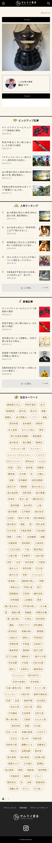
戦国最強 (13, 593)
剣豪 (43, 536)
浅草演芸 (27, 492)
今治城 (25, 662)
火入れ (42, 461)
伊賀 (8, 700)
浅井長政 (29, 561)
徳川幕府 (25, 757)
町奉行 (11, 498)
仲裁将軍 (12, 542)
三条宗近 (39, 542)
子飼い (19, 536)
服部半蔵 (28, 700)
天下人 (26, 788)
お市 (18, 561)
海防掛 (39, 423)
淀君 (9, 561)
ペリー (35, 417)
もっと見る (26, 287)
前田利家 (27, 568)
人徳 (39, 505)
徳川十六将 (40, 656)
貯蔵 (10, 467)
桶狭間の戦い (28, 580)
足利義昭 (22, 480)
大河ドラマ (23, 624)
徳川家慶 (40, 492)
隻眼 (22, 524)
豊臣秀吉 (11, 782)
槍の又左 (13, 574)
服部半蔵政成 (40, 694)
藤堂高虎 (38, 668)
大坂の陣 (39, 555)
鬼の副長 (9, 769)
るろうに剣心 (28, 429)
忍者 (17, 700)
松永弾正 (41, 700)
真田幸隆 (15, 505)
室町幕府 (26, 542)
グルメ (38, 775)
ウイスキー (35, 448)
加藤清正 (41, 744)
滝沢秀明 (40, 618)
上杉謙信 (28, 599)
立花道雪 (26, 713)
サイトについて (10, 807)
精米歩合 (30, 461)
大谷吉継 (40, 530)
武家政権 (13, 643)
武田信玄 (12, 631)
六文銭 (37, 725)
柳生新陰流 (39, 517)
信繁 (27, 725)
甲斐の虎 (28, 587)
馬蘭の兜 (13, 788)
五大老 (39, 568)
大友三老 (28, 706)
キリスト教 (40, 687)
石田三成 (39, 713)
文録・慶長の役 (14, 687)
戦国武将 (40, 782)
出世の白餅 (38, 662)
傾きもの (13, 568)
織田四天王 (38, 498)
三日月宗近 (14, 549)
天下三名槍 (11, 656)
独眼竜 (27, 775)
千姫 (27, 549)
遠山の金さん (38, 486)
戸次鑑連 (12, 713)
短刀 (43, 404)
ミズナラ (40, 454)
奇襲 (41, 580)
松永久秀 (15, 706)
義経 (11, 624)
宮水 (19, 467)
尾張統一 (12, 580)
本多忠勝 (12, 662)
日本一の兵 (11, 731)
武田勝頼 (38, 624)
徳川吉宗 (39, 511)
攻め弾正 (28, 505)
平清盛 (26, 643)
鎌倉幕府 (13, 650)
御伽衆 (24, 486)
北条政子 (38, 643)
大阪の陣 (12, 555)
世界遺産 (15, 599)
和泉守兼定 (30, 404)
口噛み (40, 473)
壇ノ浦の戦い (13, 618)
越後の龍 (16, 612)
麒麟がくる (27, 744)
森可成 (22, 410)
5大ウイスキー (14, 461)
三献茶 (27, 719)
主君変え (25, 668)
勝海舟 (39, 442)
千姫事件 (26, 555)
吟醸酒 (40, 467)
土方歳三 (28, 763)
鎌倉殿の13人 (13, 404)
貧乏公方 (11, 486)
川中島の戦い (29, 605)
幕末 (41, 429)
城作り (12, 668)
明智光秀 (37, 738)
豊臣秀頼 (38, 549)
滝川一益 (23, 498)
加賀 (25, 574)
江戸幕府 (26, 511)
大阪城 (41, 561)
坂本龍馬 (27, 423)
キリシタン (10, 694)
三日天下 (41, 731)
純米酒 (29, 467)
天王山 (14, 738)
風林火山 (15, 587)
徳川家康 (11, 757)
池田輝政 (42, 769)
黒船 (45, 417)
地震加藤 (26, 750)
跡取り (26, 637)
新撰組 (40, 763)
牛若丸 (28, 618)
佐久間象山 (21, 417)
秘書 (44, 410)
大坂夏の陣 (39, 757)
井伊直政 (34, 681)
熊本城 (38, 750)
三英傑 (26, 593)
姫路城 (30, 769)
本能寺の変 (11, 744)
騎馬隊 (40, 631)
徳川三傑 (38, 650)
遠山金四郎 (12, 492)
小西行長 (25, 694)
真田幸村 (16, 725)
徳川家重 (12, 511)
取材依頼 (23, 807)
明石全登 (40, 524)
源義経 (28, 612)
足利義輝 (31, 536)
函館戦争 (10, 410)
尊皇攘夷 (37, 435)
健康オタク (13, 763)
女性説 (10, 517)
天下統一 (38, 788)
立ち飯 (43, 605)
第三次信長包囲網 (19, 435)
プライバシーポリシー (39, 807)
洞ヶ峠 (25, 738)
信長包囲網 (37, 480)
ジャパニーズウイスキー (19, 454)
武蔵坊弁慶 (41, 612)
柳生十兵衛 (23, 517)
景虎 (39, 599)
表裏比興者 (27, 731)
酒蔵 (11, 480)
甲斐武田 (38, 637)
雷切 (39, 706)
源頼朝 (26, 650)
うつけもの (37, 574)
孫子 (39, 587)
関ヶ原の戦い (12, 719)
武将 (29, 782)
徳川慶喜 (27, 442)
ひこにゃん (18, 675)
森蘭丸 (8, 417)
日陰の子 (13, 637)
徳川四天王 (33, 675)
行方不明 (11, 530)
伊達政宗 (15, 775)
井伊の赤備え (19, 681)
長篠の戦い (27, 631)
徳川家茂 (13, 442)
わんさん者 (40, 719)
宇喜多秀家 (26, 530)
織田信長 (38, 593)
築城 (20, 769)
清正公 (14, 750)
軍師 (9, 536)
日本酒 (22, 473)
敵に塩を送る (11, 605)
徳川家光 (11, 524)
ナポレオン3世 (18, 448)
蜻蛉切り (26, 656)
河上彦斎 (12, 429)
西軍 (28, 687)
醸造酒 (11, 473)
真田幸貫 (13, 423)
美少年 (33, 410)
